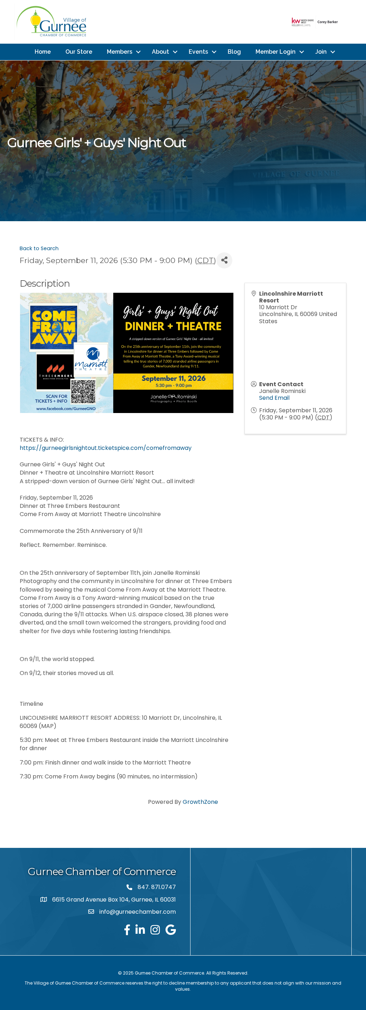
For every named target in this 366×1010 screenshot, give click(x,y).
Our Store (78, 51)
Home (43, 51)
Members (119, 51)
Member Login (276, 51)
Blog (234, 51)
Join (321, 51)
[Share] (224, 260)
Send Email (274, 398)
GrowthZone (200, 802)
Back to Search (39, 248)
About (160, 51)
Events (198, 51)
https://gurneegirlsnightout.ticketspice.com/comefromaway (106, 448)
